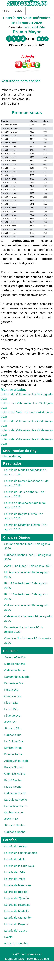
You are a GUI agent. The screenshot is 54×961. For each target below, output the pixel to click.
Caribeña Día (12, 735)
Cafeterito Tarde (14, 670)
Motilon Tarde (13, 747)
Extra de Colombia (16, 943)
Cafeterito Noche (15, 793)
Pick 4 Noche (13, 780)
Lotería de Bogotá (15, 891)
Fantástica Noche (15, 806)
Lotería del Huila (14, 859)
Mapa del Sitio (14, 958)
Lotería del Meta (14, 878)
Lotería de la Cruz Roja (19, 865)
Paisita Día (11, 689)
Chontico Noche (14, 773)
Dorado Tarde (13, 754)
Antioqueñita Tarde (16, 760)
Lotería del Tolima (15, 846)
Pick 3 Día (11, 709)
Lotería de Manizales (17, 885)
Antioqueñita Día (15, 657)
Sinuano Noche (14, 825)
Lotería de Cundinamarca (20, 853)
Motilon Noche (13, 812)
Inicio (6, 10)
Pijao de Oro (12, 715)
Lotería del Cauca (15, 930)
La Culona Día (13, 741)
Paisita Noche (13, 767)
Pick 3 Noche (13, 786)
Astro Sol (10, 722)
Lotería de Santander (18, 917)
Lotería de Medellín (16, 911)
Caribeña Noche (15, 831)
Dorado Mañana (14, 663)
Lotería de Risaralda (17, 904)
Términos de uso (38, 958)
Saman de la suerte (17, 676)
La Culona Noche (15, 799)
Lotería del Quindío (16, 898)
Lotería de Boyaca (16, 924)
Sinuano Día (12, 728)
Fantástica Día (13, 683)
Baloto (18, 10)
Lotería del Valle (34, 27)
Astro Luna (11, 819)
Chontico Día (12, 696)
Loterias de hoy (11, 456)
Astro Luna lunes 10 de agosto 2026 (27, 565)
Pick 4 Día (11, 702)
